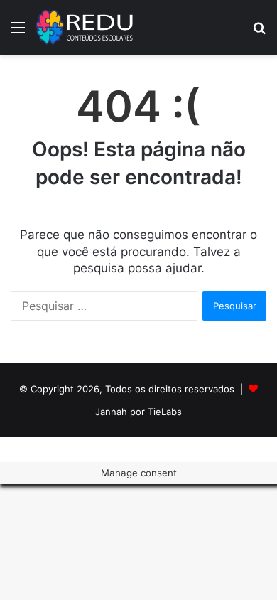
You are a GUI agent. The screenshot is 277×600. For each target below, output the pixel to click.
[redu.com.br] (85, 27)
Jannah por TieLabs (138, 411)
